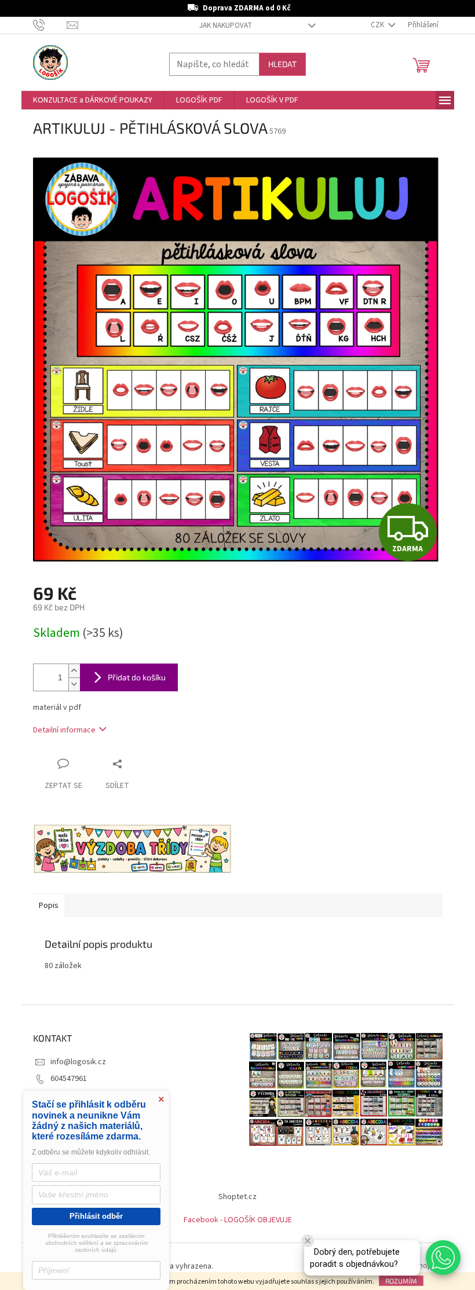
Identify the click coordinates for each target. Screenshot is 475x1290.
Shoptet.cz (237, 1197)
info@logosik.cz (78, 1062)
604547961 (68, 1078)
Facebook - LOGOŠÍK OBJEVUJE (238, 1220)
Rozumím (401, 1281)
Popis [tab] (49, 905)
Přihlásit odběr (96, 1216)
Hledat (282, 64)
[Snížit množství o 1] (74, 684)
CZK (378, 25)
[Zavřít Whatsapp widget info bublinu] (307, 1240)
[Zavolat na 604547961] (50, 25)
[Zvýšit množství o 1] (74, 670)
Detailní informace (64, 730)
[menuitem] (92, 100)
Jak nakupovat (225, 25)
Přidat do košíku (137, 677)
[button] (443, 1257)
